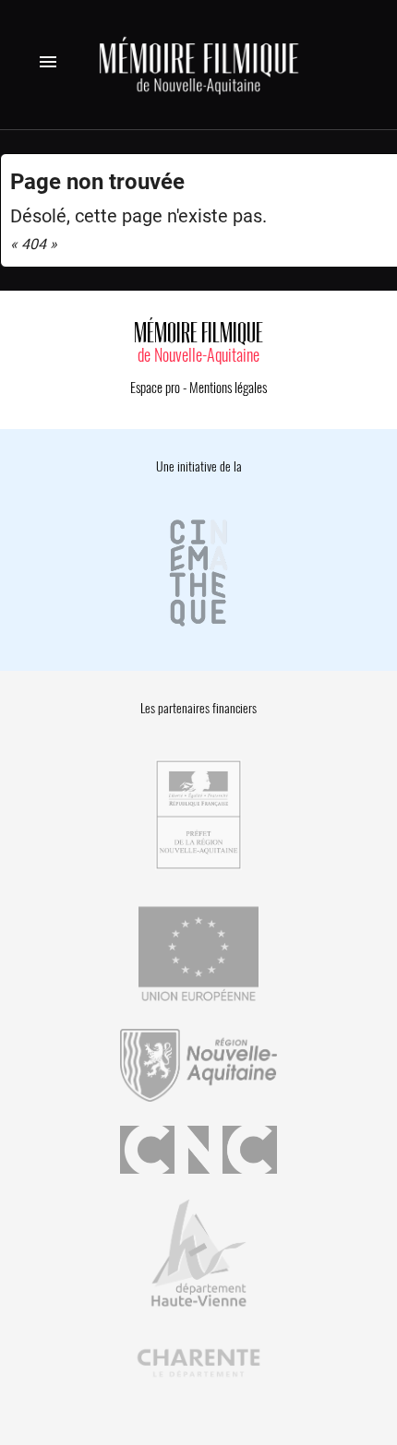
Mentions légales (228, 387)
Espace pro (155, 387)
